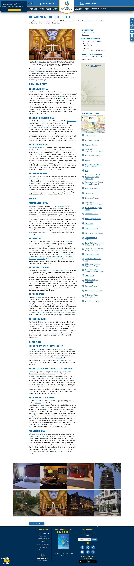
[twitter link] (88, 547)
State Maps (43, 536)
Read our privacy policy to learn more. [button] (12, 6)
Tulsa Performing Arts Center (93, 209)
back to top (36, 523)
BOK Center (63, 254)
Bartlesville (39, 351)
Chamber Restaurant (58, 331)
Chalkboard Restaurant (37, 232)
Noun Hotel (89, 276)
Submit (94, 539)
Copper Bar (60, 358)
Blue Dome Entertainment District (94, 203)
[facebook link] (82, 547)
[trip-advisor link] (93, 552)
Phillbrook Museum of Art (66, 312)
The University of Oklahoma (91, 281)
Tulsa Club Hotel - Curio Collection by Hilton (94, 244)
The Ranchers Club (92, 301)
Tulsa (42, 71)
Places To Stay (55, 8)
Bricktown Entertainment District (40, 127)
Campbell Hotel (60, 270)
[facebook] (132, 20)
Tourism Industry (43, 539)
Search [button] (103, 9)
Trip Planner (42, 547)
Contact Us (43, 550)
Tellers (51, 163)
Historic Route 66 (91, 214)
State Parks (87, 8)
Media (42, 541)
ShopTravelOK (31, 9)
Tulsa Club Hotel (37, 322)
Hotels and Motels (88, 32)
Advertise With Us (42, 544)
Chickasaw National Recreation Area (42, 374)
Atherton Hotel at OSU (94, 291)
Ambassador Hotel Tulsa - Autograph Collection (92, 177)
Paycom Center (60, 125)
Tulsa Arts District (92, 198)
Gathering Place (34, 312)
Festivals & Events (78, 8)
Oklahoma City (34, 71)
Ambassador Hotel (62, 206)
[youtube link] (82, 552)
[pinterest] (132, 28)
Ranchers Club (57, 449)
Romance (85, 35)
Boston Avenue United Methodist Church (94, 183)
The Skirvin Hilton (92, 140)
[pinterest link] (93, 547)
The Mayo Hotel (91, 188)
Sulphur (63, 378)
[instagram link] (88, 552)
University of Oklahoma (48, 409)
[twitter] (132, 24)
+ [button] (82, 117)
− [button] (82, 120)
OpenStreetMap (97, 132)
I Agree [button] (14, 10)
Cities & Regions (48, 8)
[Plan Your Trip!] (5, 560)
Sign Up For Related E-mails (91, 54)
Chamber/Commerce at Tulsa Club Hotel (94, 249)
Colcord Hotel (61, 96)
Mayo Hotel (69, 241)
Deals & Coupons (43, 533)
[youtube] (132, 31)
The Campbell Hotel (93, 219)
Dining (94, 9)
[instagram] (132, 35)
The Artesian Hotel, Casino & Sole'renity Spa (94, 270)
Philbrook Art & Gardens (91, 239)
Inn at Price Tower (92, 254)
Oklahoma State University (38, 436)
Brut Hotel (37, 297)
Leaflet (87, 132)
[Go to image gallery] (52, 60)
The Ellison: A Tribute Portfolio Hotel (93, 165)
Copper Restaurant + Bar (93, 260)
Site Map (63, 556)
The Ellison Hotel (35, 177)
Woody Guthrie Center (49, 312)
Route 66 (42, 270)
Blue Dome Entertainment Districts (50, 257)
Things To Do (41, 8)
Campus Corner (91, 286)
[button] (83, 135)
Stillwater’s (33, 434)
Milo (86, 171)
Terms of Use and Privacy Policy (63, 553)
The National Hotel (35, 148)
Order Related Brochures (90, 39)
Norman (38, 403)
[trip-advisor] (132, 39)
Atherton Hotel (42, 434)
